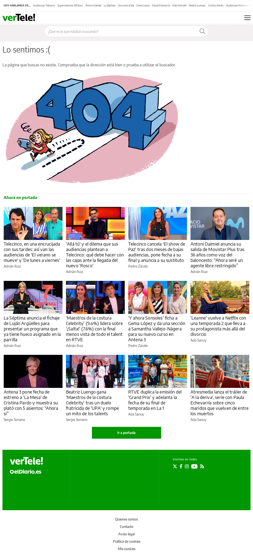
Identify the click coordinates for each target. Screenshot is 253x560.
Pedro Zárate (138, 266)
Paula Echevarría (161, 5)
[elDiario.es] (25, 471)
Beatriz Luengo (197, 5)
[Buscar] (202, 31)
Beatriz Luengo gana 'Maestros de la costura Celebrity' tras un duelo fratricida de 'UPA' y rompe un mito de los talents (92, 402)
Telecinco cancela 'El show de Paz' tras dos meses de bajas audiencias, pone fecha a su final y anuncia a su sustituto (156, 252)
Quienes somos (126, 519)
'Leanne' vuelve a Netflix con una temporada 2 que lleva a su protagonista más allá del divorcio (218, 326)
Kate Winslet (179, 5)
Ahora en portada (20, 197)
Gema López (143, 5)
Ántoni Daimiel (93, 5)
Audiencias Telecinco (44, 5)
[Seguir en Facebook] (181, 466)
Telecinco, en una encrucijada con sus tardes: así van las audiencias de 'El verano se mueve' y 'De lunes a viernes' (32, 252)
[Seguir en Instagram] (187, 466)
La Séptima (109, 5)
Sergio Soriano (14, 419)
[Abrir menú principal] (247, 18)
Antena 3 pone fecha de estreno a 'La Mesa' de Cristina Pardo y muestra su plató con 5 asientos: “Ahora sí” (31, 402)
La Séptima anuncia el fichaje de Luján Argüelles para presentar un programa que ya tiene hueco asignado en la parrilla (32, 328)
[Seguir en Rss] (202, 466)
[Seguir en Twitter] (175, 466)
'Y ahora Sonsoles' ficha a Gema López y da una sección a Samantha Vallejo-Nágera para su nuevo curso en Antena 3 (156, 328)
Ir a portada (126, 433)
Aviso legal (126, 534)
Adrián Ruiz (12, 266)
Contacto (126, 526)
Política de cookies (126, 541)
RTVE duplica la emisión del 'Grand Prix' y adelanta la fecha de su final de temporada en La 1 (155, 400)
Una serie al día (126, 5)
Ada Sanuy (198, 340)
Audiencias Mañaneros (238, 5)
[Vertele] (26, 461)
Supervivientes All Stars (70, 5)
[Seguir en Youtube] (194, 466)
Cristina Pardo (216, 5)
